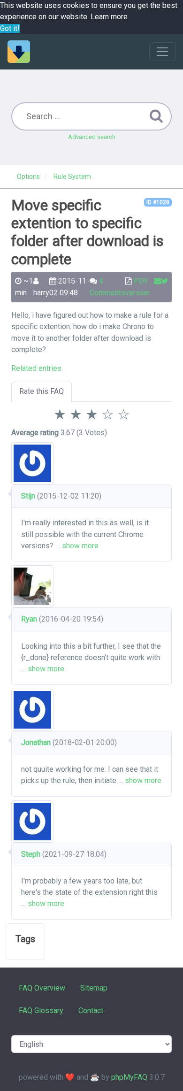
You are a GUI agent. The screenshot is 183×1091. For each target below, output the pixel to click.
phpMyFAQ (129, 1077)
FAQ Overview (42, 987)
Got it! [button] (10, 28)
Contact (90, 1010)
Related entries (36, 368)
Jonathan (36, 742)
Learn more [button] (109, 16)
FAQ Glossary (41, 1010)
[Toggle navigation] (162, 51)
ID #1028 (157, 202)
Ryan (29, 619)
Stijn (28, 496)
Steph (30, 854)
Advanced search (91, 136)
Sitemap (93, 987)
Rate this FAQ (41, 391)
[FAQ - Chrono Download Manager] (19, 51)
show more (80, 545)
